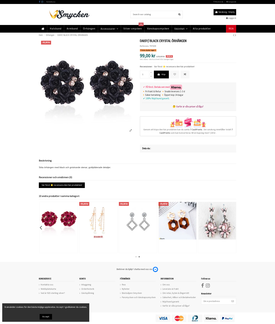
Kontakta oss (50, 2)
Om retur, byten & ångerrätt (175, 293)
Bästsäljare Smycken (132, 293)
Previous (41, 227)
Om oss (166, 284)
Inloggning (86, 284)
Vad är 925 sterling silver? (53, 293)
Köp (164, 74)
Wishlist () (219, 2)
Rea (124, 284)
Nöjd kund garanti (170, 301)
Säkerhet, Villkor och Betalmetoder (179, 297)
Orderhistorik (87, 289)
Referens (144, 46)
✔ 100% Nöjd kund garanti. (155, 98)
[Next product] (235, 35)
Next (234, 227)
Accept (45, 316)
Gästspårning (87, 293)
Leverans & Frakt (170, 289)
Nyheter (126, 289)
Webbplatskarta (48, 289)
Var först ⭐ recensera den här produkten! (174, 66)
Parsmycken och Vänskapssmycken (139, 297)
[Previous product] (234, 35)
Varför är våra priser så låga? (176, 305)
